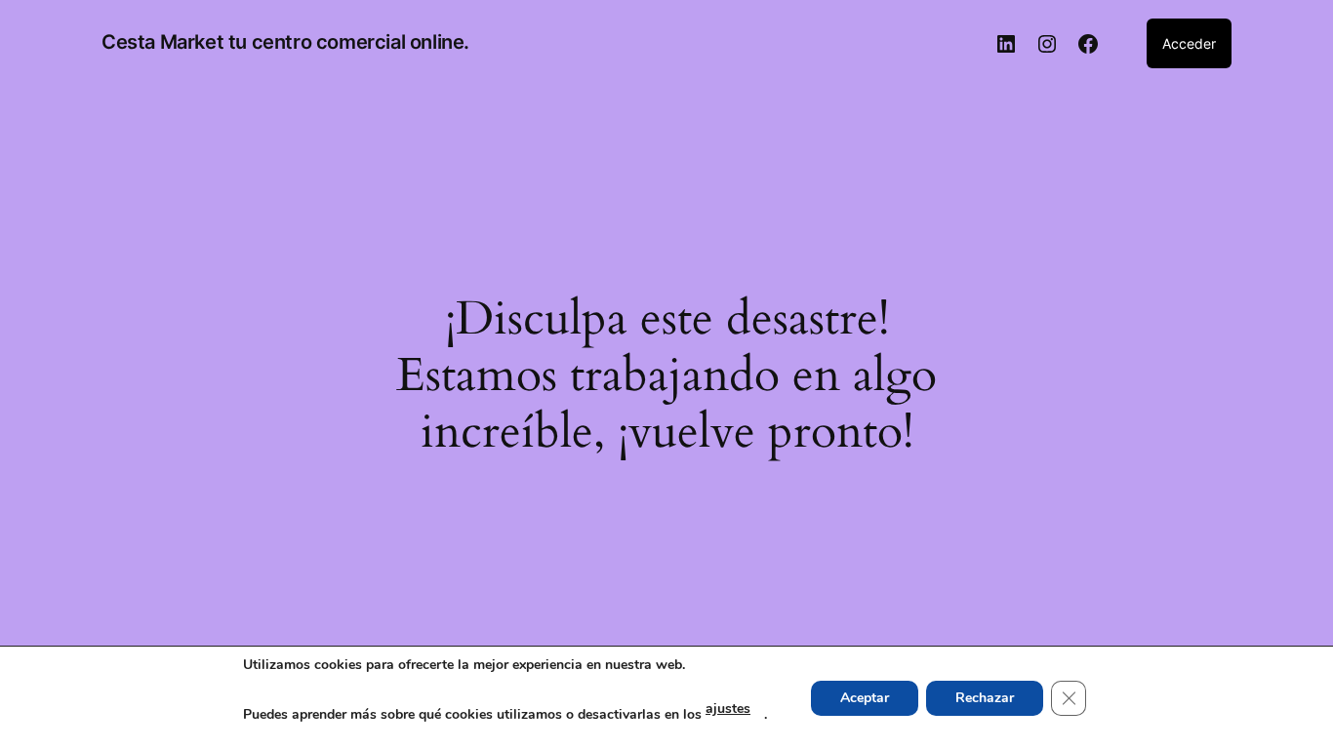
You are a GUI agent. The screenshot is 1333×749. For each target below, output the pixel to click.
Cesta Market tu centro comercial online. (285, 42)
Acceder (1189, 43)
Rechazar (984, 698)
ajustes (728, 708)
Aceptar (864, 698)
